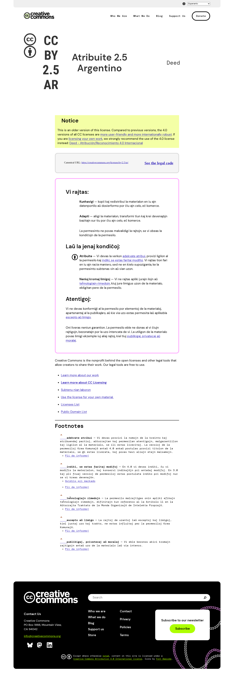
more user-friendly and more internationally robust (136, 134)
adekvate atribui (134, 256)
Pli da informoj (77, 455)
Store (92, 635)
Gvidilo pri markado (80, 481)
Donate (201, 16)
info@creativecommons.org (42, 636)
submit (205, 597)
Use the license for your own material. (87, 397)
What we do (97, 617)
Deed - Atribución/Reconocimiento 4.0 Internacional (106, 143)
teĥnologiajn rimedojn (94, 283)
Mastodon (40, 645)
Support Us (177, 16)
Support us (96, 629)
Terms (124, 635)
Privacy (125, 619)
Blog (159, 16)
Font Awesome (163, 659)
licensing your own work (86, 139)
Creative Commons (39, 16)
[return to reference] (63, 437)
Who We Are (118, 16)
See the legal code (159, 163)
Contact (126, 611)
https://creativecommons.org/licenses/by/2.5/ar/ (105, 162)
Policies (125, 627)
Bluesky (30, 645)
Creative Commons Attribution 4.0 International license (107, 659)
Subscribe (182, 629)
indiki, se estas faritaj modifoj (122, 260)
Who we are (96, 611)
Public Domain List (74, 412)
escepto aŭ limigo (78, 317)
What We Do (141, 16)
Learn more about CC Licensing (84, 383)
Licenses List (70, 404)
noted (106, 656)
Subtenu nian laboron (76, 390)
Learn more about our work (80, 375)
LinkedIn (49, 645)
